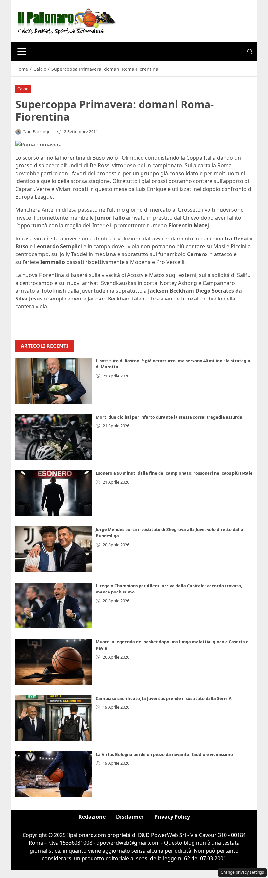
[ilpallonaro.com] (65, 20)
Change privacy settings (242, 872)
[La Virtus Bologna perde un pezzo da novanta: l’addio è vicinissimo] (53, 774)
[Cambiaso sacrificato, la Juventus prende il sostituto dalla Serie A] (53, 718)
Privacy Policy (172, 816)
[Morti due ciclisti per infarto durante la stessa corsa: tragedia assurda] (53, 437)
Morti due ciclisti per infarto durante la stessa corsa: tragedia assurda (169, 417)
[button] (250, 51)
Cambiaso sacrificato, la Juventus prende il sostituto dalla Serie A (164, 698)
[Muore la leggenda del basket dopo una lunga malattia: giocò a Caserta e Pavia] (53, 662)
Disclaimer (130, 816)
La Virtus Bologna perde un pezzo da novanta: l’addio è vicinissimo (164, 754)
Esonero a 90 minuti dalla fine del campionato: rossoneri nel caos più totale (174, 473)
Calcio (23, 89)
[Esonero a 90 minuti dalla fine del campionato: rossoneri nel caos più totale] (53, 493)
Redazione (92, 816)
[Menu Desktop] (21, 51)
